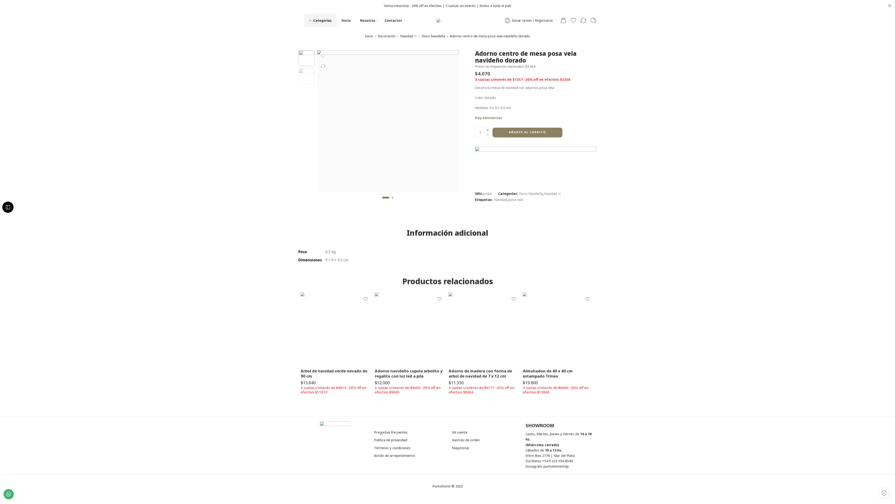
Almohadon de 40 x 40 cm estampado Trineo (548, 373)
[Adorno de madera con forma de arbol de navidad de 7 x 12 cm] (484, 328)
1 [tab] (386, 201)
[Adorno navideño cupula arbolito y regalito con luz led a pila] (411, 328)
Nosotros (367, 20)
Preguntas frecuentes (391, 432)
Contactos (393, 20)
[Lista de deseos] (323, 56)
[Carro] (563, 20)
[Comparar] (323, 66)
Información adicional (447, 233)
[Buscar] (593, 20)
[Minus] (487, 135)
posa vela (515, 199)
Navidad (500, 199)
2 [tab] (392, 201)
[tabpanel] (388, 122)
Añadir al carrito (527, 132)
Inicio (346, 20)
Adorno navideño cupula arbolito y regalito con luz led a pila (409, 373)
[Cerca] (889, 6)
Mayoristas (460, 447)
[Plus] (487, 130)
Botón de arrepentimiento (394, 455)
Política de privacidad (390, 440)
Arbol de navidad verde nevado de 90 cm (334, 373)
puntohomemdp (556, 466)
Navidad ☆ (408, 36)
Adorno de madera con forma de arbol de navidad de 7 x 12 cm (480, 373)
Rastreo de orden (466, 440)
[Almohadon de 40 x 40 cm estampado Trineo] (559, 328)
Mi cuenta (459, 432)
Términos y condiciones (392, 447)
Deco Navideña (433, 36)
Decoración (387, 36)
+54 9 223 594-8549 (557, 460)
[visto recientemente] (884, 493)
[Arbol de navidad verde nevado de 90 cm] (336, 328)
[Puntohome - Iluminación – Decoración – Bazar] (447, 20)
